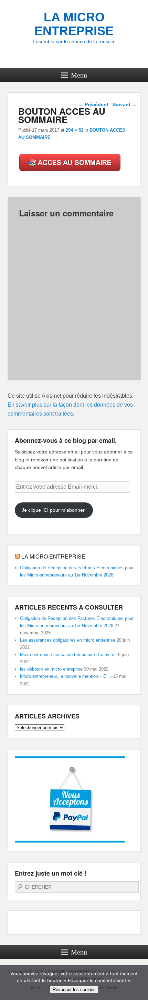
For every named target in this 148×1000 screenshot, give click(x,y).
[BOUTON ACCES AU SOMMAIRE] (70, 171)
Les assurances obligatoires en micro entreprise (67, 640)
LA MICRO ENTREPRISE (74, 24)
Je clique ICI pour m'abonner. (54, 510)
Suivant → (125, 104)
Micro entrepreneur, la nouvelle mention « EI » (66, 676)
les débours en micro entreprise (51, 669)
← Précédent (93, 104)
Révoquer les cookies (74, 989)
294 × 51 (74, 130)
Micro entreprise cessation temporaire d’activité (67, 654)
